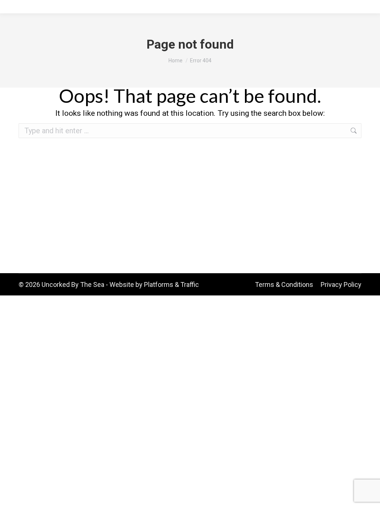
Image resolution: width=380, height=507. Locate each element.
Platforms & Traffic (171, 284)
